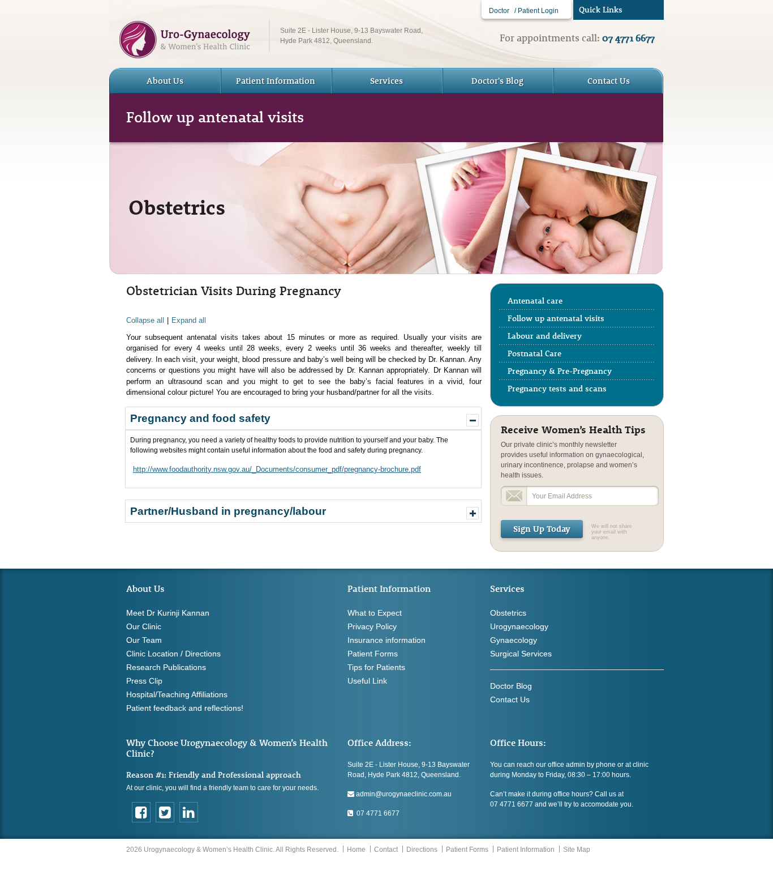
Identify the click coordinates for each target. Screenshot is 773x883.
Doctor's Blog (497, 80)
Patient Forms (372, 653)
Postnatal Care (534, 353)
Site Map (576, 850)
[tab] (303, 418)
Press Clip (144, 680)
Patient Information (526, 850)
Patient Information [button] (275, 80)
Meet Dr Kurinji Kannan (167, 612)
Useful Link (367, 680)
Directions (421, 850)
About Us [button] (165, 80)
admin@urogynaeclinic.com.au (403, 794)
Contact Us (608, 80)
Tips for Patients (376, 667)
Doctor (499, 11)
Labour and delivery (545, 336)
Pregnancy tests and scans (557, 388)
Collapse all (145, 320)
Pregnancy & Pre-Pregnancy (560, 371)
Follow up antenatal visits (556, 318)
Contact (386, 850)
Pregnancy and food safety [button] (200, 418)
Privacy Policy (372, 626)
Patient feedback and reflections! (184, 708)
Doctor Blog (511, 685)
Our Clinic (143, 626)
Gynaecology (513, 640)
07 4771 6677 (376, 813)
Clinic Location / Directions (173, 653)
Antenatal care (535, 301)
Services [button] (386, 80)
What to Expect (374, 612)
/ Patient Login (536, 11)
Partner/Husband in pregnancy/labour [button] (228, 511)
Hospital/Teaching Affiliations (176, 694)
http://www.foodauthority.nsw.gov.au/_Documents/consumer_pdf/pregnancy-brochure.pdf (277, 469)
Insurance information (386, 640)
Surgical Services (521, 653)
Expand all (188, 320)
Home (356, 850)
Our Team (144, 640)
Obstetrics (508, 612)
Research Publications (166, 667)
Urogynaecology (519, 626)
